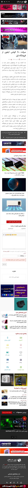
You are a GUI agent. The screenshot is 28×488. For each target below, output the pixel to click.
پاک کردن (5, 234)
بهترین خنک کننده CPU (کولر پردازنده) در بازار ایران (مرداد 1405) (17, 315)
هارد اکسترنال (7, 370)
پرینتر (21, 362)
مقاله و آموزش (24, 389)
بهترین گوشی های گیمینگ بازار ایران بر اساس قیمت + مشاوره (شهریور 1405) (18, 327)
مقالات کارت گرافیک (23, 400)
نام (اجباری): (23, 228)
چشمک (16, 234)
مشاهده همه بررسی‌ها (7, 412)
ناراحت (14, 234)
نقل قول (4, 234)
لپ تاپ (7, 348)
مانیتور (20, 355)
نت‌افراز (5, 464)
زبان (12, 234)
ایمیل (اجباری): (10, 228)
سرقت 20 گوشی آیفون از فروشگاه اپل (14, 54)
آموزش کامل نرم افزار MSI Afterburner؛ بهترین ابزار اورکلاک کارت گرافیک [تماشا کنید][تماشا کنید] (17, 403)
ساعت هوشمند (20, 370)
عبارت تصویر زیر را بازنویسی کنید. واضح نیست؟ (14, 252)
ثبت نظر (4, 264)
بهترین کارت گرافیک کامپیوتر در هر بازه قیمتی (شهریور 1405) (18, 321)
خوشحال (9, 234)
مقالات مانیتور (24, 394)
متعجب (10, 234)
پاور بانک (7, 355)
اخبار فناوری (5, 37)
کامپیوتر (20, 340)
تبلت (21, 348)
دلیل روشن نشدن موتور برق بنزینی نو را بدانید (18, 391)
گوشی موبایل (7, 340)
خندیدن (7, 234)
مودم (7, 362)
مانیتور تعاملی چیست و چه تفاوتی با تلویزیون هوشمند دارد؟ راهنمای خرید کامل (17, 397)
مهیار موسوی (23, 59)
